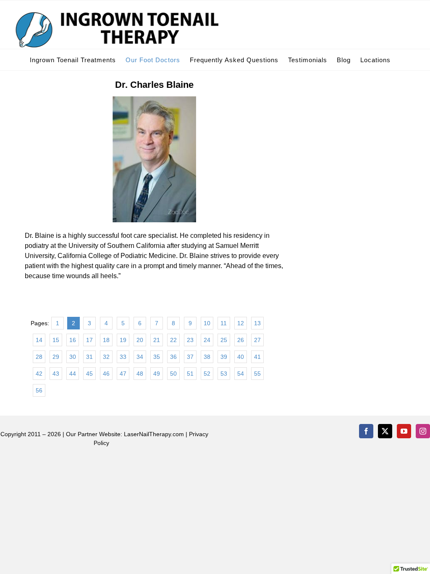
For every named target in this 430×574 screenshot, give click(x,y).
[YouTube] (404, 431)
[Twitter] (385, 431)
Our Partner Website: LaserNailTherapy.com (125, 434)
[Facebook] (366, 431)
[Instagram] (423, 431)
